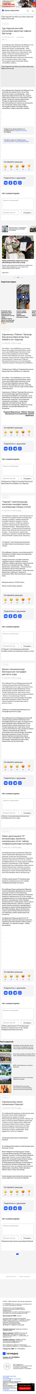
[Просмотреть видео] (23, 300)
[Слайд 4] (20, 280)
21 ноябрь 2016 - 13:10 (8, 37)
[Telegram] (15, 183)
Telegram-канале (21, 130)
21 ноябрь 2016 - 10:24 (8, 346)
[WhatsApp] (20, 183)
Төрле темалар (24, 1280)
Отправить (27, 213)
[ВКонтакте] (6, 183)
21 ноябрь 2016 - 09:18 (8, 513)
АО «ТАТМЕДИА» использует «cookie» (12, 1382)
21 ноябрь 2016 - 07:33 (8, 850)
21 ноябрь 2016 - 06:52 (8, 1111)
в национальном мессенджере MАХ (16, 140)
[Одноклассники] (10, 183)
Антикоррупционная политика (9, 1380)
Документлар (11, 1280)
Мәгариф (5, 23)
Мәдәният (5, 500)
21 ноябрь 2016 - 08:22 (8, 681)
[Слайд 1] (13, 280)
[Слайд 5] (22, 280)
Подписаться (25, 1388)
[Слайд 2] (15, 280)
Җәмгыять (6, 333)
